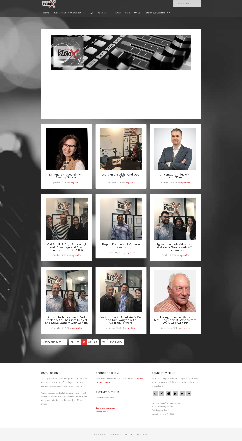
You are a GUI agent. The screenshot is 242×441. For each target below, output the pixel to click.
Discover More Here (105, 397)
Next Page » (115, 342)
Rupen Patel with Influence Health (121, 246)
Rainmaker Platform (136, 434)
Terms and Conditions (105, 407)
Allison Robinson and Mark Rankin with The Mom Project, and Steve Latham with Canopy (66, 319)
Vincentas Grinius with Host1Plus (175, 176)
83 (78, 342)
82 (72, 342)
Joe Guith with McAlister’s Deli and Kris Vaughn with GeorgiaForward (120, 319)
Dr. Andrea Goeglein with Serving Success (66, 176)
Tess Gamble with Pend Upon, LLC (121, 176)
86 (95, 342)
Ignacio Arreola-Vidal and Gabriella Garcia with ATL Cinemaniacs (175, 247)
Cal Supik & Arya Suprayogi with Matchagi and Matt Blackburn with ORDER (66, 247)
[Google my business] (168, 393)
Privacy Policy (102, 411)
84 (83, 342)
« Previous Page (52, 342)
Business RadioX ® (62, 4)
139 (104, 342)
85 (89, 342)
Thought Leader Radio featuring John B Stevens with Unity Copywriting (175, 319)
